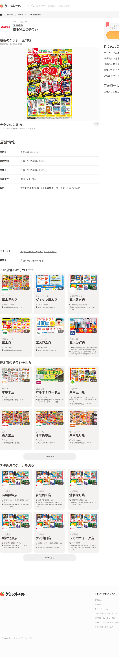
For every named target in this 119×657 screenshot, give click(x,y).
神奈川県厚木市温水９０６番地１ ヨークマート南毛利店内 (50, 188)
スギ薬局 (18, 25)
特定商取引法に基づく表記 (105, 618)
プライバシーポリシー (103, 609)
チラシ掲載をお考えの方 (104, 627)
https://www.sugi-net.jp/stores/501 (38, 251)
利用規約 (98, 604)
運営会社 (98, 600)
